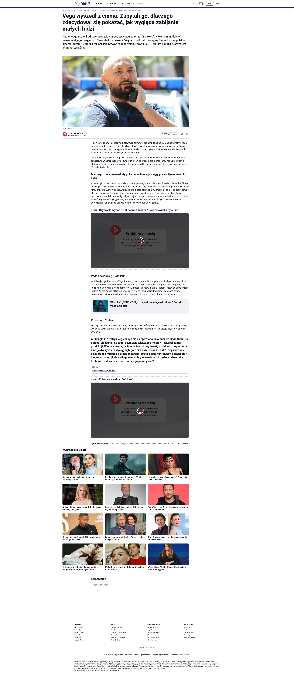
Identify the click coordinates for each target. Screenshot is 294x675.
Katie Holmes (78, 632)
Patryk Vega (78, 630)
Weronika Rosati (152, 635)
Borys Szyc (187, 635)
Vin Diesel (187, 630)
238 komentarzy (170, 134)
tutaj (117, 670)
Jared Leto (187, 627)
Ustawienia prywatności (180, 655)
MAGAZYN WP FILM (127, 4)
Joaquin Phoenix (79, 640)
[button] (201, 3)
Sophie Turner (78, 635)
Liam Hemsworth (116, 627)
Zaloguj (209, 4)
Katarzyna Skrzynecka (118, 637)
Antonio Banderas (153, 632)
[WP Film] (88, 4)
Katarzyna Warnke (189, 637)
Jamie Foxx (78, 637)
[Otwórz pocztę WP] (194, 4)
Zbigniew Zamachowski (118, 632)
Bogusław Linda (152, 630)
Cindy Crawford (152, 640)
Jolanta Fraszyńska (117, 635)
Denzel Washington (153, 637)
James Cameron (152, 627)
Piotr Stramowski (116, 630)
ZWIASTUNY (111, 4)
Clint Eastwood (79, 627)
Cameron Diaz (188, 632)
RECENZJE (99, 4)
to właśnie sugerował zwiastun (116, 160)
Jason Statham (116, 640)
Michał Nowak (80, 133)
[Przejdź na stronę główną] (77, 5)
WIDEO (140, 4)
